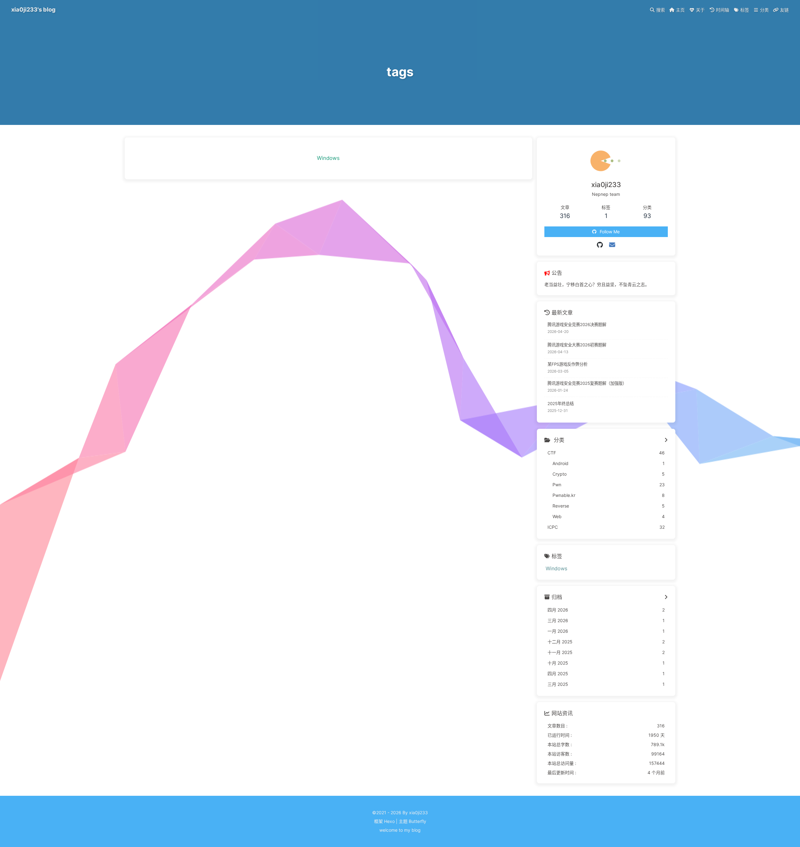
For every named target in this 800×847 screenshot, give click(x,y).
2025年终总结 (561, 403)
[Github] (600, 245)
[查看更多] (666, 440)
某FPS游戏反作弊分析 (568, 364)
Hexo (389, 821)
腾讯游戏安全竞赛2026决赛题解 (577, 324)
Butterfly (417, 821)
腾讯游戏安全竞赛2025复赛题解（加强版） (587, 383)
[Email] (612, 245)
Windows (328, 158)
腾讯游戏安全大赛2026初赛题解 (577, 344)
